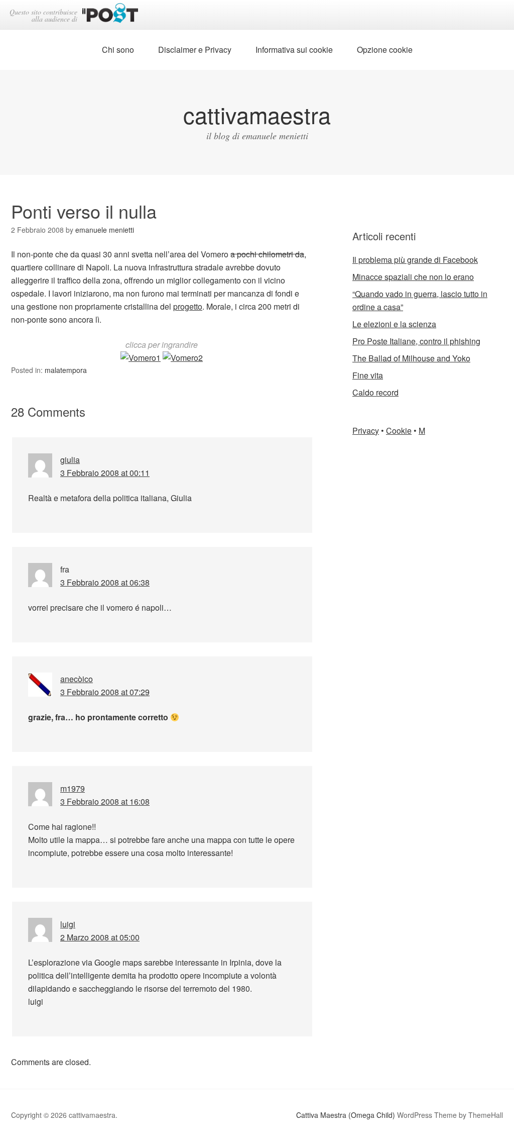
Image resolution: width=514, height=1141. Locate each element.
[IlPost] (110, 15)
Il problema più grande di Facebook (415, 259)
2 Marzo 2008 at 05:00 (100, 937)
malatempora (66, 370)
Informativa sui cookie (294, 49)
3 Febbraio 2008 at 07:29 (105, 692)
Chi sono (118, 49)
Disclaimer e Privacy (194, 49)
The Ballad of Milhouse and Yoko (411, 358)
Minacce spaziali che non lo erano (413, 276)
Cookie (399, 430)
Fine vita (367, 375)
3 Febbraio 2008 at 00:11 (105, 473)
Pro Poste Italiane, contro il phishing (416, 341)
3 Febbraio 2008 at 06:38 (105, 582)
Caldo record (375, 392)
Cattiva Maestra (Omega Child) (345, 1115)
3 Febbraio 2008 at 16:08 (105, 801)
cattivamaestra (257, 114)
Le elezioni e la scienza (394, 324)
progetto (187, 306)
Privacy (365, 430)
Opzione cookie (385, 49)
